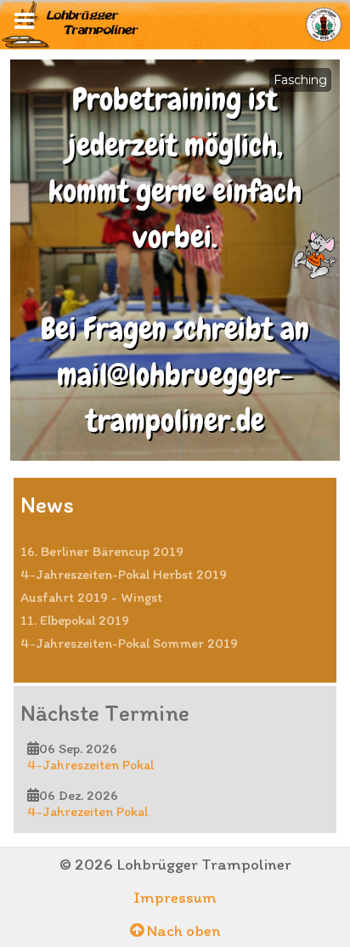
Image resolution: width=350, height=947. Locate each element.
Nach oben (182, 930)
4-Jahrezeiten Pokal (87, 811)
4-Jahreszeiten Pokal (90, 765)
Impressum (175, 897)
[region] (175, 260)
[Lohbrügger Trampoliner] (175, 23)
